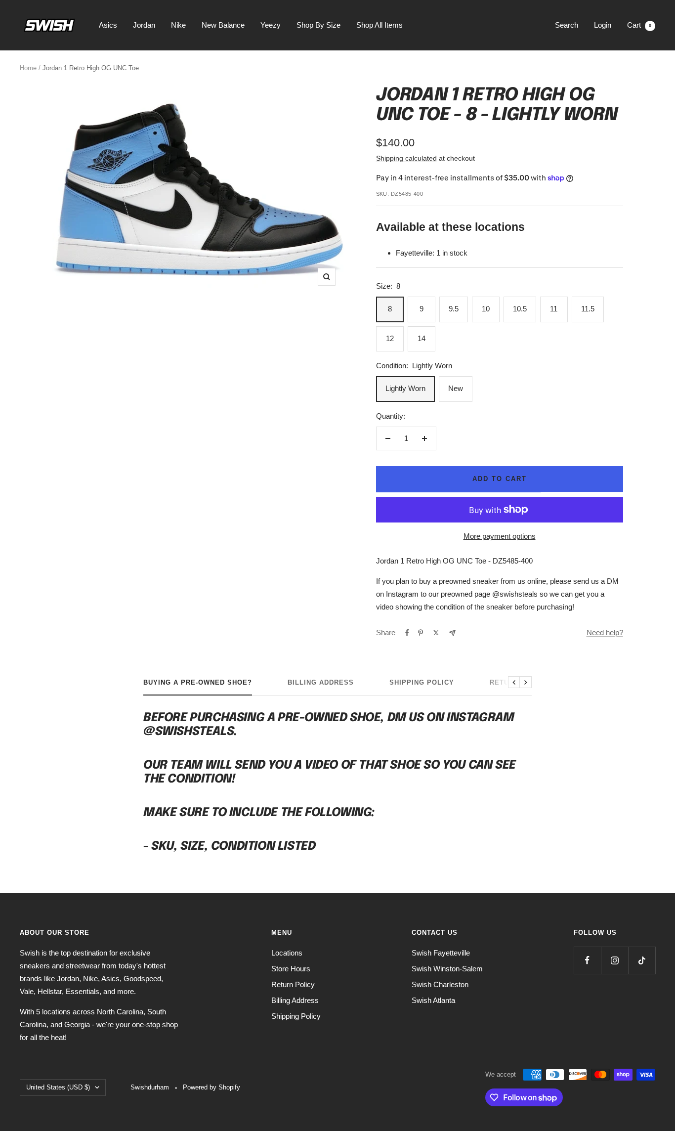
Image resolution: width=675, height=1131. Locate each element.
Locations (286, 953)
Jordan (144, 25)
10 (486, 308)
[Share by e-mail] (452, 633)
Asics (108, 25)
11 (553, 308)
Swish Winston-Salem (447, 968)
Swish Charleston (440, 984)
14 (421, 338)
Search (566, 25)
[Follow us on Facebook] (587, 960)
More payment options (500, 536)
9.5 (454, 308)
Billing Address (321, 682)
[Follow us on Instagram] (614, 960)
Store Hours (290, 968)
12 (390, 338)
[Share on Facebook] (407, 632)
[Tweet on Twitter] (436, 632)
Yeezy (270, 25)
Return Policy (293, 984)
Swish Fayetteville (441, 953)
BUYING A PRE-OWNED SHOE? (197, 682)
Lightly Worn (405, 388)
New (455, 388)
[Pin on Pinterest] (420, 632)
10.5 (520, 308)
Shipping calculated (406, 158)
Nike (178, 25)
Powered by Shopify (211, 1087)
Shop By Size (318, 25)
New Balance (223, 25)
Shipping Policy (421, 682)
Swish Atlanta (433, 1000)
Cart (639, 25)
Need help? (605, 632)
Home (28, 68)
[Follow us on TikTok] (641, 960)
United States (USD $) (58, 1087)
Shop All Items (379, 25)
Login (602, 25)
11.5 (587, 308)
